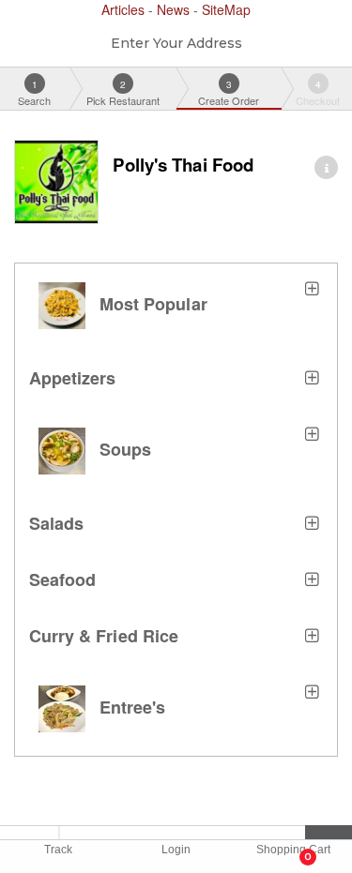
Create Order (228, 93)
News (175, 9)
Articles (124, 9)
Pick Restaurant (123, 93)
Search (34, 93)
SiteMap (226, 9)
